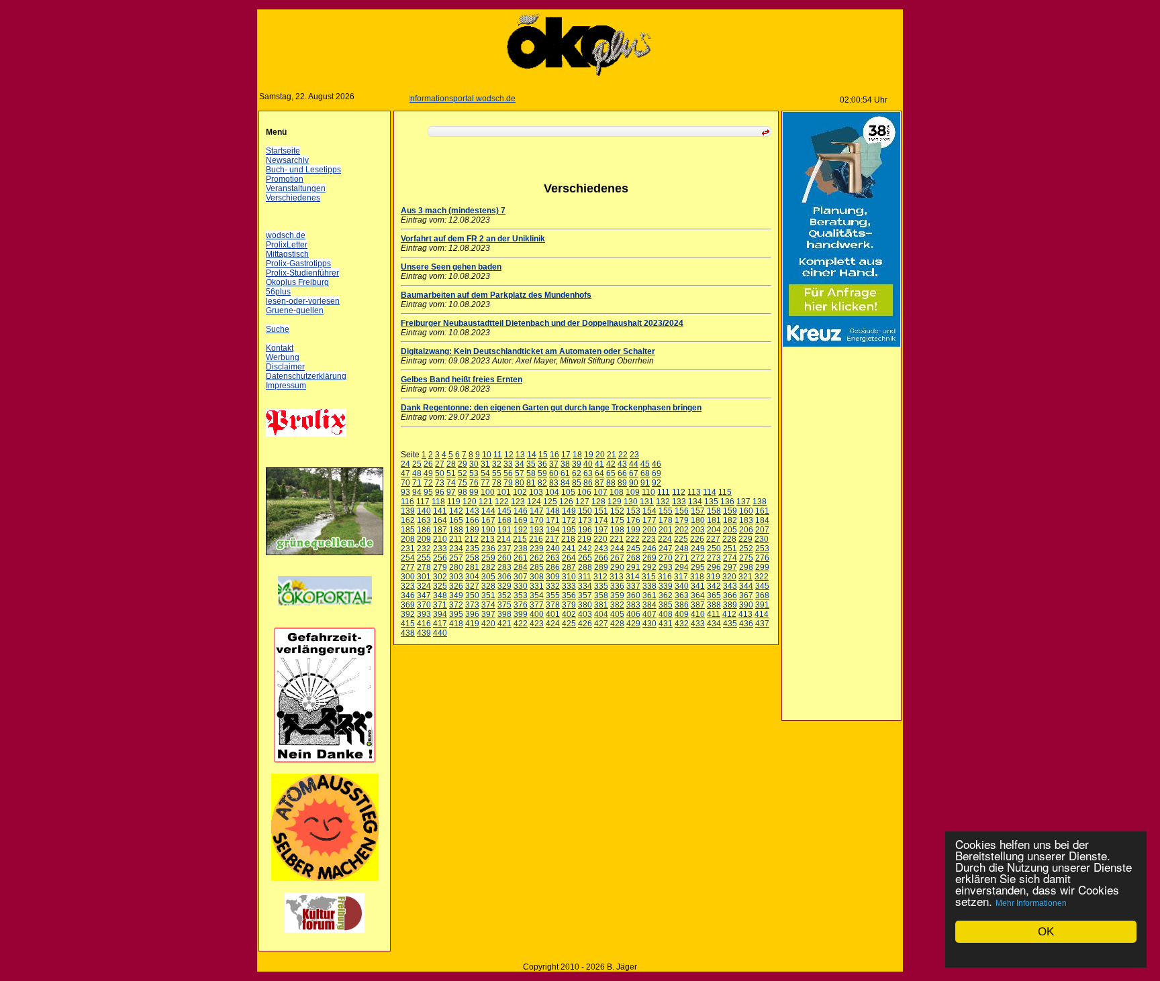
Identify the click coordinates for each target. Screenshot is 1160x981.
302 (440, 576)
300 (408, 576)
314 (633, 576)
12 (509, 454)
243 (601, 548)
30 (474, 464)
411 (713, 614)
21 (611, 454)
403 (585, 614)
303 (456, 576)
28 (451, 464)
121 (486, 501)
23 (634, 454)
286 (553, 567)
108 (617, 492)
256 (440, 558)
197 (601, 529)
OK (1046, 931)
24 (405, 464)
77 (485, 482)
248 (682, 548)
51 (451, 473)
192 (521, 529)
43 (622, 464)
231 (408, 548)
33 (508, 464)
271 (682, 558)
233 (440, 548)
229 (745, 539)
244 (617, 548)
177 (649, 520)
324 (424, 586)
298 (746, 567)
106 (584, 492)
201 (666, 529)
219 (584, 539)
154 (649, 511)
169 (521, 520)
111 (663, 492)
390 (746, 605)
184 (762, 520)
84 (565, 482)
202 (682, 529)
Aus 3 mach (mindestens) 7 (453, 210)
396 (472, 614)
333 (569, 586)
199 (633, 529)
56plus (278, 291)
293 (666, 567)
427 (601, 623)
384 (649, 605)
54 (485, 473)
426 (585, 623)
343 (730, 586)
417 (440, 623)
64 (599, 473)
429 (633, 623)
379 (569, 605)
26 (428, 464)
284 (521, 567)
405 (617, 614)
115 (725, 492)
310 (569, 576)
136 (727, 501)
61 (565, 473)
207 (762, 529)
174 (601, 520)
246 (649, 548)
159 (730, 511)
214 (504, 539)
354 (537, 595)
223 (649, 539)
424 (553, 623)
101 (504, 492)
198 (617, 529)
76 (474, 482)
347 (424, 595)
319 (713, 576)
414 (762, 614)
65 (611, 473)
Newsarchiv (287, 160)
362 (666, 595)
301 (424, 576)
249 (698, 548)
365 (714, 595)
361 (649, 595)
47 (405, 473)
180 (698, 520)
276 (762, 558)
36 (542, 464)
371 (440, 605)
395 (456, 614)
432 (682, 623)
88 (611, 482)
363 (682, 595)
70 (405, 482)
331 (537, 586)
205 (730, 529)
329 (504, 586)
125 (550, 501)
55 (496, 473)
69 (656, 473)
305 (488, 576)
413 (745, 614)
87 (599, 482)
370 (424, 605)
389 (730, 605)
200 (649, 529)
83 (554, 482)
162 (408, 520)
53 (474, 473)
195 (569, 529)
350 (472, 595)
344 (746, 586)
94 (417, 492)
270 (666, 558)
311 (584, 576)
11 (497, 454)
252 (746, 548)
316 (665, 576)
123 (518, 501)
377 (537, 605)
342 (714, 586)
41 (599, 464)
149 (569, 511)
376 (521, 605)
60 (554, 473)
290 (617, 567)
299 (762, 567)
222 (633, 539)
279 (440, 567)
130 (631, 501)
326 (456, 586)
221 (617, 539)
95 (428, 492)
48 (417, 473)
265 (585, 558)
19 (588, 454)
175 (617, 520)
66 (622, 473)
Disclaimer (285, 366)
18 (577, 454)
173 (585, 520)
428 (617, 623)
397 (488, 614)
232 (424, 548)
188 (456, 529)
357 (585, 595)
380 (585, 605)
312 (600, 576)
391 (762, 605)
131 (647, 501)
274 (730, 558)
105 (568, 492)
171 (553, 520)
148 (553, 511)
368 (762, 595)
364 (698, 595)
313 (617, 576)
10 (486, 454)
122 (502, 501)
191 (504, 529)
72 (428, 482)
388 (714, 605)
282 (488, 567)
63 (588, 473)
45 (645, 464)
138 (760, 501)
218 (568, 539)
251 (730, 548)
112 (678, 492)
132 (663, 501)
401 (553, 614)
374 (488, 605)
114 (709, 492)
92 (656, 482)
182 (730, 520)
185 (408, 529)
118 (438, 501)
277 (408, 567)
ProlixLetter (286, 244)
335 (601, 586)
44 (633, 464)
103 (536, 492)
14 (531, 454)
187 (440, 529)
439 (424, 633)
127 (582, 501)
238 (521, 548)
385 (666, 605)
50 (439, 473)
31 (485, 464)
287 (569, 567)
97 (451, 492)
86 (588, 482)
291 (633, 567)
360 (633, 595)
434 (714, 623)
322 (762, 576)
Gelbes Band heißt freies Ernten (461, 379)
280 (456, 567)
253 (762, 548)
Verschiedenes (293, 198)
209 (424, 539)
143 (472, 511)
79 (508, 482)
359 (617, 595)
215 (520, 539)
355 (553, 595)
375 (504, 605)
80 (519, 482)
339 (666, 586)
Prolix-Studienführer (302, 273)
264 (569, 558)
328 (488, 586)
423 (537, 623)
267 (617, 558)
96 (439, 492)
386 (682, 605)
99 (474, 492)
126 (566, 501)
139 (408, 511)
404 (601, 614)
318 (697, 576)
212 (472, 539)
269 (649, 558)
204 (714, 529)
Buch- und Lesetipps (303, 169)
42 (611, 464)
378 (553, 605)
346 (408, 595)
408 (666, 614)
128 (598, 501)
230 (762, 539)
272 (698, 558)
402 (569, 614)
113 (694, 492)
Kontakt (279, 348)
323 (408, 586)
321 (745, 576)
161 (762, 511)
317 (681, 576)
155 (666, 511)
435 (730, 623)
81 (531, 482)
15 (543, 454)
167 (488, 520)
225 (681, 539)
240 (553, 548)
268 (633, 558)
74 (451, 482)
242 (585, 548)
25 (417, 464)
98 (462, 492)
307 (521, 576)
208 (408, 539)
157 (698, 511)
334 (585, 586)
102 (520, 492)
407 (649, 614)
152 (617, 511)
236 (488, 548)
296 (714, 567)
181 (714, 520)
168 (504, 520)
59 (542, 473)
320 (729, 576)
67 (633, 473)
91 (645, 482)
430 (649, 623)
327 (472, 586)
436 (746, 623)
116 (407, 501)
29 (462, 464)
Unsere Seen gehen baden (451, 267)
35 (531, 464)
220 (600, 539)
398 (504, 614)
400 (537, 614)
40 (588, 464)
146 (521, 511)
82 (542, 482)
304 (472, 576)
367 (746, 595)
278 (424, 567)
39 (576, 464)
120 (470, 501)
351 (488, 595)
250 (714, 548)
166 (472, 520)
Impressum (286, 385)
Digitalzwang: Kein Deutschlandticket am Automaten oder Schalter (528, 351)
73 (439, 482)
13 (520, 454)
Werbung (282, 357)
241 (569, 548)
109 (633, 492)
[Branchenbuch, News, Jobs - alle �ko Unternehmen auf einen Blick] (325, 613)
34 (519, 464)
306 (504, 576)
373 (472, 605)
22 (623, 454)
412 (729, 614)
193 (537, 529)
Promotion (284, 179)
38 (565, 464)
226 (697, 539)
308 (537, 576)
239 (537, 548)
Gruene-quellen (295, 310)
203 (698, 529)
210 (440, 539)
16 (554, 454)
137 (743, 501)
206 (746, 529)
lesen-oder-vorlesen (303, 301)
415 (408, 623)
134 (695, 501)
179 (682, 520)
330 (521, 586)
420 (488, 623)
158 (714, 511)
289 (601, 567)
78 (496, 482)
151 (601, 511)
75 (462, 482)
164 (440, 520)
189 (472, 529)
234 (456, 548)
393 (424, 614)
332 (553, 586)
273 (714, 558)
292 (649, 567)
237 (504, 548)
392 (408, 614)
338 (649, 586)
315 (649, 576)
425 (569, 623)
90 (633, 482)
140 (424, 511)
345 (762, 586)
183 (746, 520)
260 (504, 558)
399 (521, 614)
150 (585, 511)
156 (682, 511)
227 (713, 539)
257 (456, 558)
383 (633, 605)
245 (633, 548)
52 (462, 473)
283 (504, 567)
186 (424, 529)
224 (665, 539)
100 (488, 492)
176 (633, 520)
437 (762, 623)
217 (552, 539)
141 (440, 511)
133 (679, 501)
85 (576, 482)
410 (698, 614)
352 (504, 595)
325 (440, 586)
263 (553, 558)
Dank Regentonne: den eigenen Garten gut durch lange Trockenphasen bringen (551, 407)
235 (472, 548)
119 (454, 501)
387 (698, 605)
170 (537, 520)
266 (601, 558)
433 (698, 623)
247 (666, 548)
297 (730, 567)
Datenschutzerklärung (306, 376)
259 (488, 558)
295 (698, 567)
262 (537, 558)
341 (698, 586)
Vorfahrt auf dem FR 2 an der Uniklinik (473, 238)
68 (645, 473)
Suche (277, 329)
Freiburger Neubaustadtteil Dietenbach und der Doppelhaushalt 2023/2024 (542, 323)
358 (601, 595)
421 (504, 623)
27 (439, 464)
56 (508, 473)
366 (730, 595)
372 (456, 605)
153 (633, 511)
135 (711, 501)
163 (424, 520)
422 (521, 623)
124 (534, 501)
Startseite (283, 151)
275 (746, 558)
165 (456, 520)
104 (552, 492)
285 (537, 567)
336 (617, 586)
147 (537, 511)
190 (488, 529)
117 (423, 501)
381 (601, 605)
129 (615, 501)
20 (600, 454)
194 (553, 529)
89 (622, 482)
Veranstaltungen (296, 188)
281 (472, 567)
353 (521, 595)
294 (682, 567)
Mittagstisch (287, 254)
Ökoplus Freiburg (297, 282)
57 (519, 473)
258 (472, 558)
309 (553, 576)
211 (456, 539)
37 (554, 464)
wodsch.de (285, 235)
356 (569, 595)
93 (405, 492)
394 (440, 614)
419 (472, 623)
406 (633, 614)
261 (521, 558)
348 (440, 595)
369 (408, 605)
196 (585, 529)
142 (456, 511)
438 (408, 633)
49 (428, 473)
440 (440, 633)
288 (585, 567)
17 (566, 454)
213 (488, 539)
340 (682, 586)
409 (682, 614)
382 (617, 605)
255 (424, 558)
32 (496, 464)
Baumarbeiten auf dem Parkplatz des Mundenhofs (496, 295)
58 (531, 473)
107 (600, 492)
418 (456, 623)
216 (536, 539)
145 (504, 511)
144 (488, 511)
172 (569, 520)
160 (746, 511)
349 (456, 595)
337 (633, 586)
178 (666, 520)
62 (576, 473)
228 (729, 539)
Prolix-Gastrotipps (298, 263)
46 (656, 464)
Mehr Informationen (1031, 903)
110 (648, 492)
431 (666, 623)
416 (424, 623)
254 (408, 558)
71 (417, 482)
